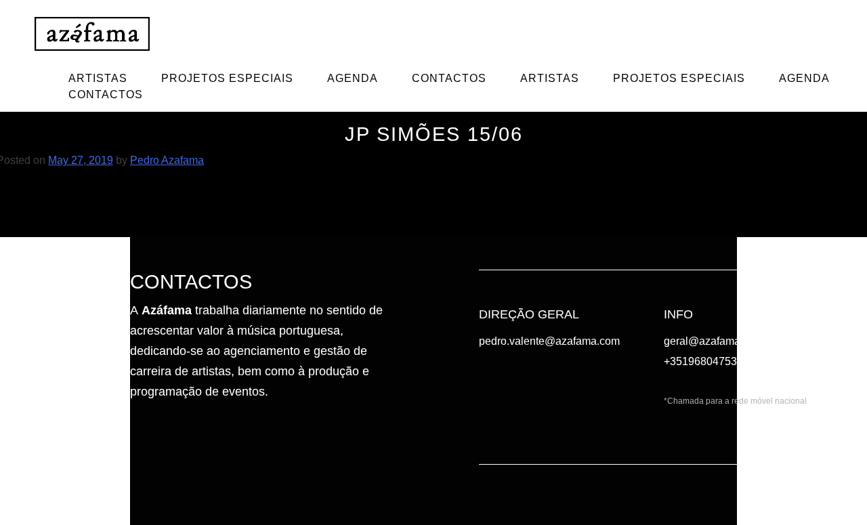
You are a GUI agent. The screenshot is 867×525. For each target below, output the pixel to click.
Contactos (449, 78)
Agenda (352, 78)
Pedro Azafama (167, 160)
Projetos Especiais (227, 78)
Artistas (97, 78)
